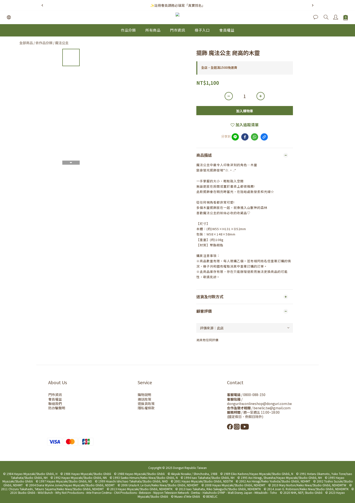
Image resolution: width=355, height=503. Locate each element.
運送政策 (144, 399)
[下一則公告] (313, 5)
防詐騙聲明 (56, 407)
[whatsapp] (254, 137)
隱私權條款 (146, 407)
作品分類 (128, 30)
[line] (235, 137)
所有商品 (152, 30)
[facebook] (244, 137)
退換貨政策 (146, 403)
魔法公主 (62, 42)
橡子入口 (202, 30)
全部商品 (26, 42)
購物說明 (144, 394)
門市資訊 (177, 30)
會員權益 (226, 30)
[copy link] (264, 137)
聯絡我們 (55, 403)
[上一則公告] (42, 5)
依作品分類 (44, 42)
